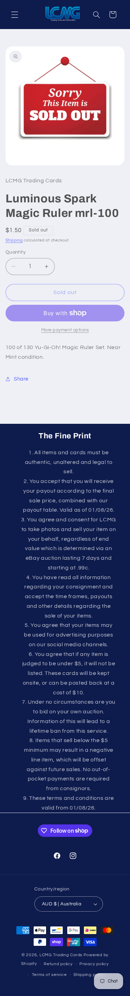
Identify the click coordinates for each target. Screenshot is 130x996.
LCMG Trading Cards (61, 955)
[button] (15, 14)
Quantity (16, 252)
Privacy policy (94, 964)
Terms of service (49, 975)
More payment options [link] (65, 330)
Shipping (14, 240)
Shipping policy (89, 975)
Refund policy (58, 964)
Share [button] (21, 379)
